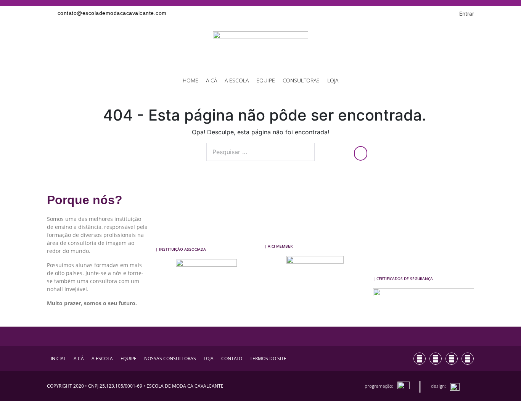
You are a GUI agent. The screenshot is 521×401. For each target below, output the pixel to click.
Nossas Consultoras (170, 358)
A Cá (211, 80)
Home (190, 80)
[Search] (360, 153)
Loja (332, 80)
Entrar (466, 13)
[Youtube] (451, 359)
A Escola (237, 80)
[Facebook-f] (435, 359)
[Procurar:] (260, 152)
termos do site (268, 358)
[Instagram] (419, 359)
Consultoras (301, 80)
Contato (231, 358)
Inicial (58, 358)
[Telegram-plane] (468, 359)
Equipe (265, 80)
